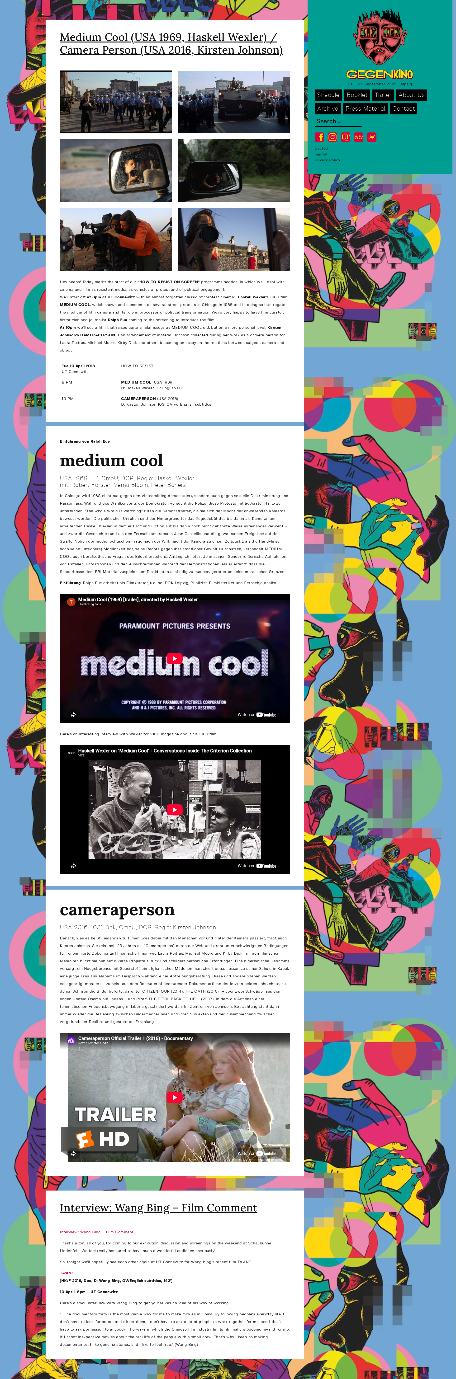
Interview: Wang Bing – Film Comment (158, 1207)
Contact (403, 109)
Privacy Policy (327, 160)
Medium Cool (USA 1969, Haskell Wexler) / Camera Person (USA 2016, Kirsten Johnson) (171, 43)
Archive (327, 109)
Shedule (328, 95)
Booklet (357, 95)
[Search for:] (338, 122)
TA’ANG (67, 1273)
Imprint (321, 154)
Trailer (383, 95)
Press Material (365, 109)
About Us (412, 95)
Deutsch (322, 148)
